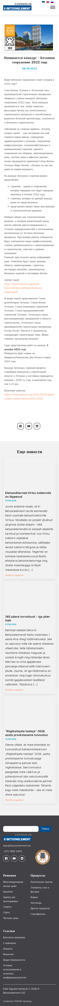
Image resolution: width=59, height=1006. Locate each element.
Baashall (8, 891)
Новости (7, 948)
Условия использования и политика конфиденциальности (14, 971)
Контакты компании (14, 937)
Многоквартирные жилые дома (13, 883)
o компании (9, 943)
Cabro (6, 912)
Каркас (34, 897)
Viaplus (7, 906)
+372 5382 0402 (12, 851)
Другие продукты (40, 908)
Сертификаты (38, 913)
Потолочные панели (42, 881)
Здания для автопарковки (10, 899)
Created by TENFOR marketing (17, 1001)
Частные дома (10, 918)
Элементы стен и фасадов (40, 889)
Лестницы (36, 902)
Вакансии (8, 954)
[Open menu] (53, 7)
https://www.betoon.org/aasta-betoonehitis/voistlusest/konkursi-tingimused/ (23, 287)
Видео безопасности (14, 959)
